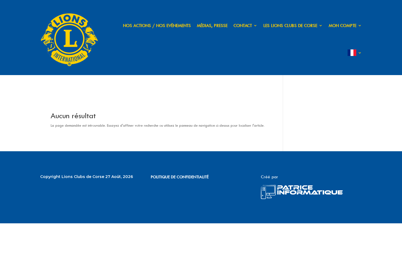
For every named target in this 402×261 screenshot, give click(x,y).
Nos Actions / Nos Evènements (157, 25)
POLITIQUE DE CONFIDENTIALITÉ (180, 176)
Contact (243, 25)
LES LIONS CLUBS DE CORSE (290, 25)
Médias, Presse (212, 25)
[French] (355, 52)
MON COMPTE (342, 25)
